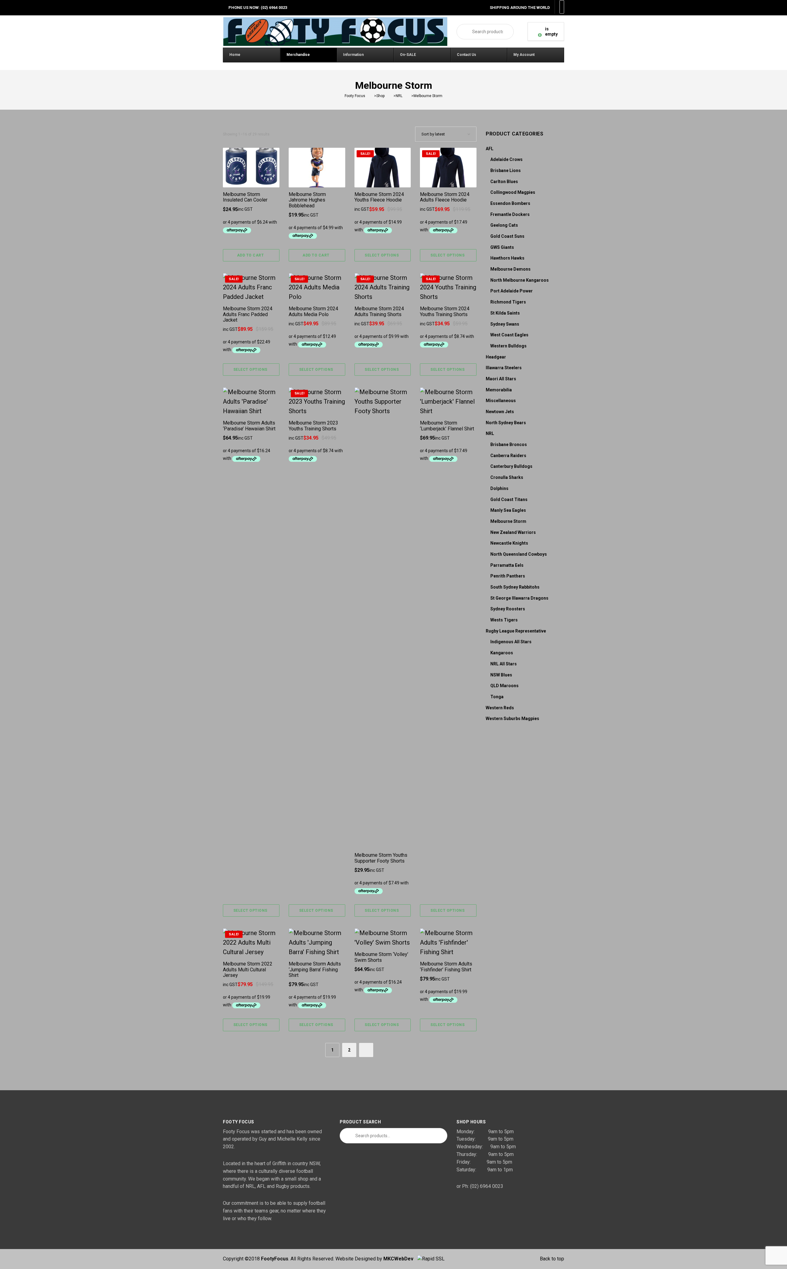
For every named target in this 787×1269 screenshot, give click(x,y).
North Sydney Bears (506, 422)
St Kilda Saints (505, 313)
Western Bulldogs (508, 345)
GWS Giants (502, 247)
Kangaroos (501, 652)
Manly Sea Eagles (508, 510)
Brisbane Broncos (508, 444)
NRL (490, 433)
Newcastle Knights (509, 543)
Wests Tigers (504, 619)
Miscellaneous (501, 400)
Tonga (497, 696)
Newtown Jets (500, 411)
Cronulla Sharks (506, 477)
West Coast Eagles (509, 334)
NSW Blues (501, 674)
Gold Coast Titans (509, 499)
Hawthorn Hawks (507, 258)
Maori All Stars (501, 378)
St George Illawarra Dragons (519, 598)
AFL (489, 148)
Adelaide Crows (506, 159)
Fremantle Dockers (510, 214)
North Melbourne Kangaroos (519, 280)
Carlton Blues (504, 181)
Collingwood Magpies (512, 192)
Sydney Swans (504, 324)
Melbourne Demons (510, 269)
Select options (382, 255)
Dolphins (499, 488)
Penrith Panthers (507, 576)
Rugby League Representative (516, 631)
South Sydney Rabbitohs (515, 587)
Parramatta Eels (507, 565)
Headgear (496, 356)
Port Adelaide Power (511, 290)
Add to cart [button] (250, 255)
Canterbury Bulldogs (511, 466)
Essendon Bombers (510, 203)
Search (464, 31)
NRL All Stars (503, 663)
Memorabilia (499, 389)
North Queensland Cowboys (518, 554)
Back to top (552, 1259)
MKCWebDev (400, 1259)
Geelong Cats (504, 225)
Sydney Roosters (507, 608)
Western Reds (500, 707)
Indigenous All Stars (511, 641)
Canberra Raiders (508, 455)
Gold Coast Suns (507, 236)
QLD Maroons (504, 685)
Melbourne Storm (508, 521)
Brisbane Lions (505, 170)
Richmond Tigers (508, 302)
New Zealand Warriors (513, 532)
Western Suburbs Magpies (512, 718)
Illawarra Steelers (504, 367)
